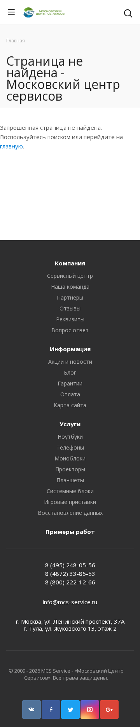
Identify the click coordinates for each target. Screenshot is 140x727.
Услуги (70, 424)
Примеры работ (70, 531)
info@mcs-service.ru (70, 602)
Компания (70, 263)
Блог (70, 372)
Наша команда (70, 286)
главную (11, 146)
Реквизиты (70, 319)
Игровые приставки (70, 502)
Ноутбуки (70, 436)
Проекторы (70, 469)
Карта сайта (70, 405)
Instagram (89, 709)
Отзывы (70, 308)
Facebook (51, 709)
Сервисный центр (70, 275)
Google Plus (109, 709)
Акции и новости (70, 361)
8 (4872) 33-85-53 (70, 573)
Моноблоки (70, 458)
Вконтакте (31, 709)
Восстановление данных (70, 512)
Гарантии (70, 383)
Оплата (70, 394)
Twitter (70, 709)
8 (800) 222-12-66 (70, 582)
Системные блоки (70, 491)
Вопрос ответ (70, 330)
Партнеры (70, 297)
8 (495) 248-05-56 (70, 565)
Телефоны (70, 447)
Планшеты (70, 480)
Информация (70, 349)
